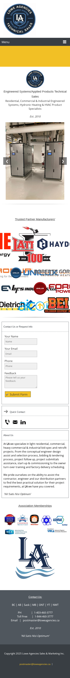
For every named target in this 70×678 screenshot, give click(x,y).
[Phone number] (7, 422)
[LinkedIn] (23, 422)
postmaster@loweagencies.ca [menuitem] (35, 664)
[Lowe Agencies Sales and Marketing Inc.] (35, 19)
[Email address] (15, 422)
